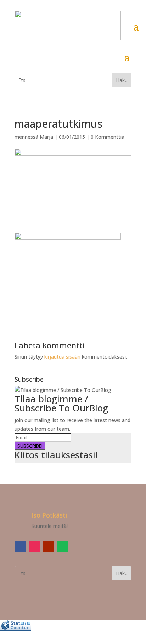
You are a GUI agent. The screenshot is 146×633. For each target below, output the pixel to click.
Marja (46, 136)
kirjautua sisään (62, 356)
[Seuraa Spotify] (62, 546)
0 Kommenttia (107, 136)
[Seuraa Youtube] (48, 546)
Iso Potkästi (49, 515)
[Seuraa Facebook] (20, 546)
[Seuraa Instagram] (34, 546)
